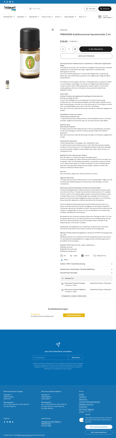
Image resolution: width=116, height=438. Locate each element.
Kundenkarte (83, 407)
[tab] (71, 285)
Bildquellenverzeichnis (86, 404)
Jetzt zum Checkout (86, 56)
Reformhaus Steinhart (25, 435)
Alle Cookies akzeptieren (99, 427)
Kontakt (81, 394)
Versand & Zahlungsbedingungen (89, 402)
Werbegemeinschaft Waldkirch (51, 422)
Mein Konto (92, 9)
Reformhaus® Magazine (86, 409)
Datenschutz (83, 399)
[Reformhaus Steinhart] (10, 8)
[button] (105, 16)
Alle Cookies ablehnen (99, 432)
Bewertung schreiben (74, 315)
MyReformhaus (46, 424)
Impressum (82, 397)
